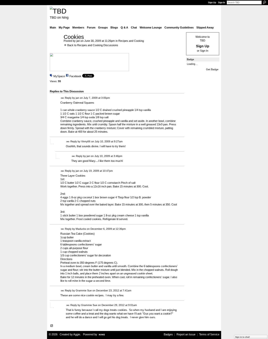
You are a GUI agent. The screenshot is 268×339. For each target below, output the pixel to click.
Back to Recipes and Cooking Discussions (92, 45)
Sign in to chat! (242, 337)
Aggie (76, 334)
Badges (168, 334)
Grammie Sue (84, 290)
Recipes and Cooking (131, 40)
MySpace (59, 76)
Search (264, 2)
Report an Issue (185, 334)
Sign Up (212, 2)
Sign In (221, 2)
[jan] (55, 43)
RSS (51, 326)
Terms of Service (209, 334)
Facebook (75, 76)
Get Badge (212, 69)
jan (78, 40)
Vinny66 (85, 141)
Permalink (62, 98)
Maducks (81, 228)
